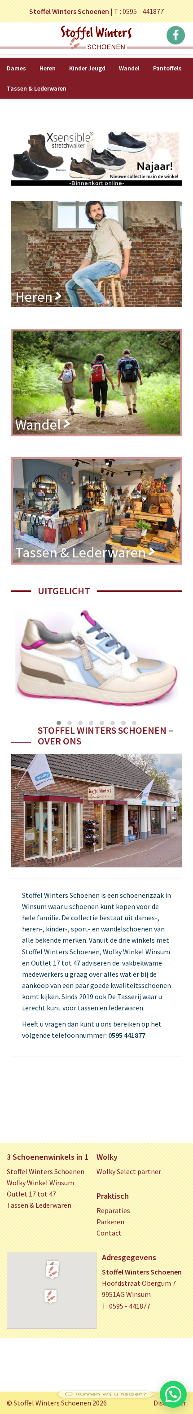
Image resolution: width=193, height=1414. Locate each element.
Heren (47, 68)
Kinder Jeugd (87, 68)
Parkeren (110, 1221)
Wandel (129, 68)
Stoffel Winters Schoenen (45, 1171)
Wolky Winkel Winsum (40, 1182)
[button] (52, 1272)
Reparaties (113, 1210)
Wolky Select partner (128, 1171)
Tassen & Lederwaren (36, 88)
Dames (16, 68)
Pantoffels (167, 68)
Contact (109, 1232)
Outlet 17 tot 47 (31, 1193)
